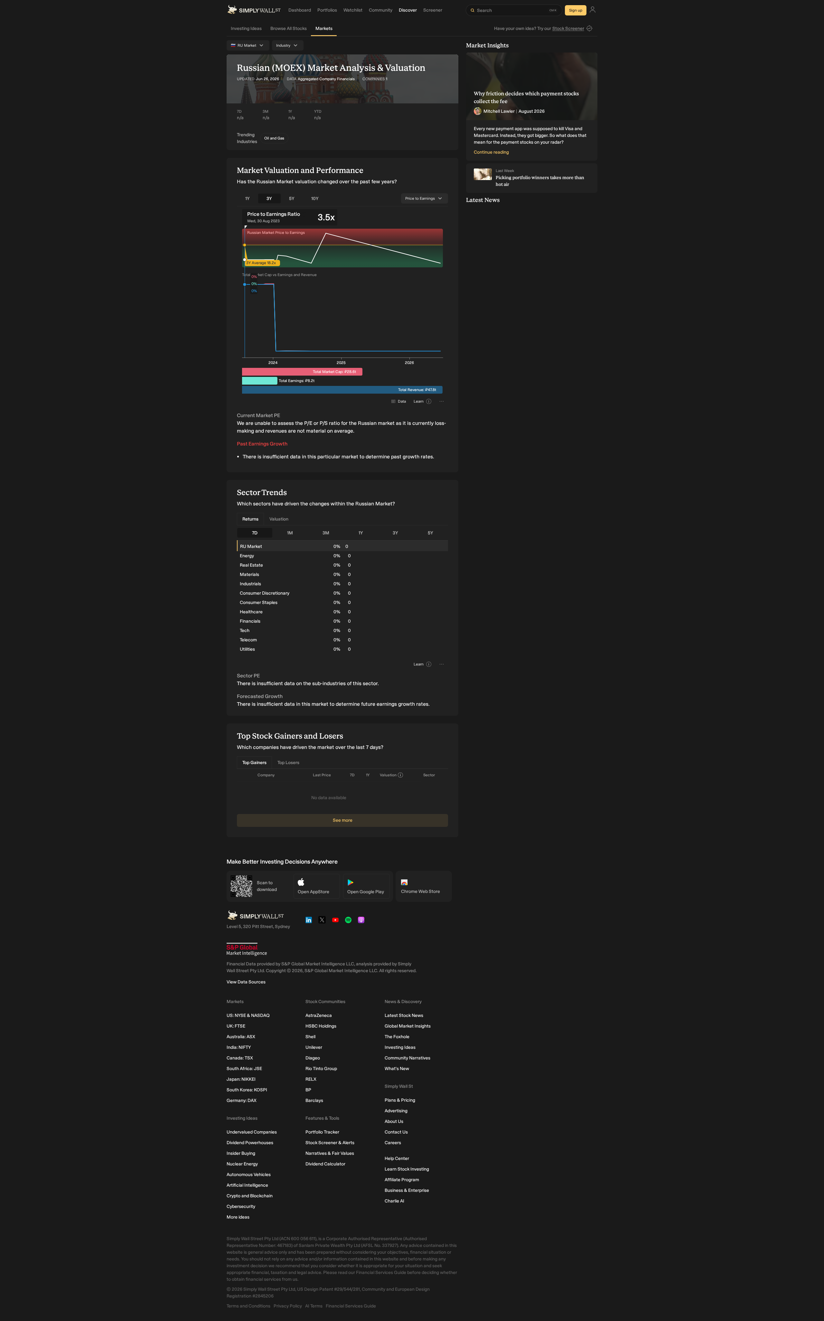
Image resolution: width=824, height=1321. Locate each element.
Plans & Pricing (400, 1100)
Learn (419, 401)
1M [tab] (290, 533)
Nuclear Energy (242, 1164)
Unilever (313, 1047)
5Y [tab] (292, 198)
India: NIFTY (239, 1047)
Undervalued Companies (252, 1132)
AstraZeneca (318, 1015)
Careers (393, 1142)
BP (308, 1090)
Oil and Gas (274, 138)
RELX (310, 1079)
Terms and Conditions (248, 1306)
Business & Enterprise (407, 1190)
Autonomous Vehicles (249, 1174)
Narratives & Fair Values (329, 1153)
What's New (397, 1068)
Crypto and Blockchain (250, 1196)
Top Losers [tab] (288, 762)
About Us (394, 1121)
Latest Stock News (404, 1015)
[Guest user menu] (592, 10)
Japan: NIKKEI (241, 1079)
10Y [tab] (315, 198)
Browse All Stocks (288, 28)
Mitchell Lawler (499, 111)
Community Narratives (407, 1058)
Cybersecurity (241, 1206)
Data (402, 401)
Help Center (397, 1158)
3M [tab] (326, 533)
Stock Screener (568, 28)
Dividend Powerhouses (250, 1142)
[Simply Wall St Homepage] (254, 10)
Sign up (575, 10)
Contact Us (396, 1132)
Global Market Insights (408, 1026)
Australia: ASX (241, 1036)
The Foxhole (397, 1036)
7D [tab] (255, 533)
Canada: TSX (240, 1058)
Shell (310, 1036)
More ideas (238, 1217)
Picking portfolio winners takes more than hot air (540, 181)
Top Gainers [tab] (254, 762)
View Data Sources (246, 982)
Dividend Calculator (325, 1164)
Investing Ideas (246, 28)
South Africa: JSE (244, 1068)
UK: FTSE (236, 1026)
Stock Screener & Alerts (329, 1142)
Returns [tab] (250, 519)
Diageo (312, 1058)
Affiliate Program (402, 1179)
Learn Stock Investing (407, 1169)
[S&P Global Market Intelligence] (247, 949)
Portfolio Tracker (322, 1132)
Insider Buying (241, 1153)
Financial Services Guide (351, 1306)
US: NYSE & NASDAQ (248, 1015)
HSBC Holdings (320, 1026)
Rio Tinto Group (321, 1068)
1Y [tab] (247, 198)
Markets (323, 28)
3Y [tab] (269, 198)
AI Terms (314, 1306)
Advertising (396, 1111)
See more (342, 820)
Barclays (314, 1100)
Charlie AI (394, 1201)
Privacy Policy (288, 1306)
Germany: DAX (242, 1100)
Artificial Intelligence (247, 1185)
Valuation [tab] (278, 519)
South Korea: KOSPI (247, 1090)
